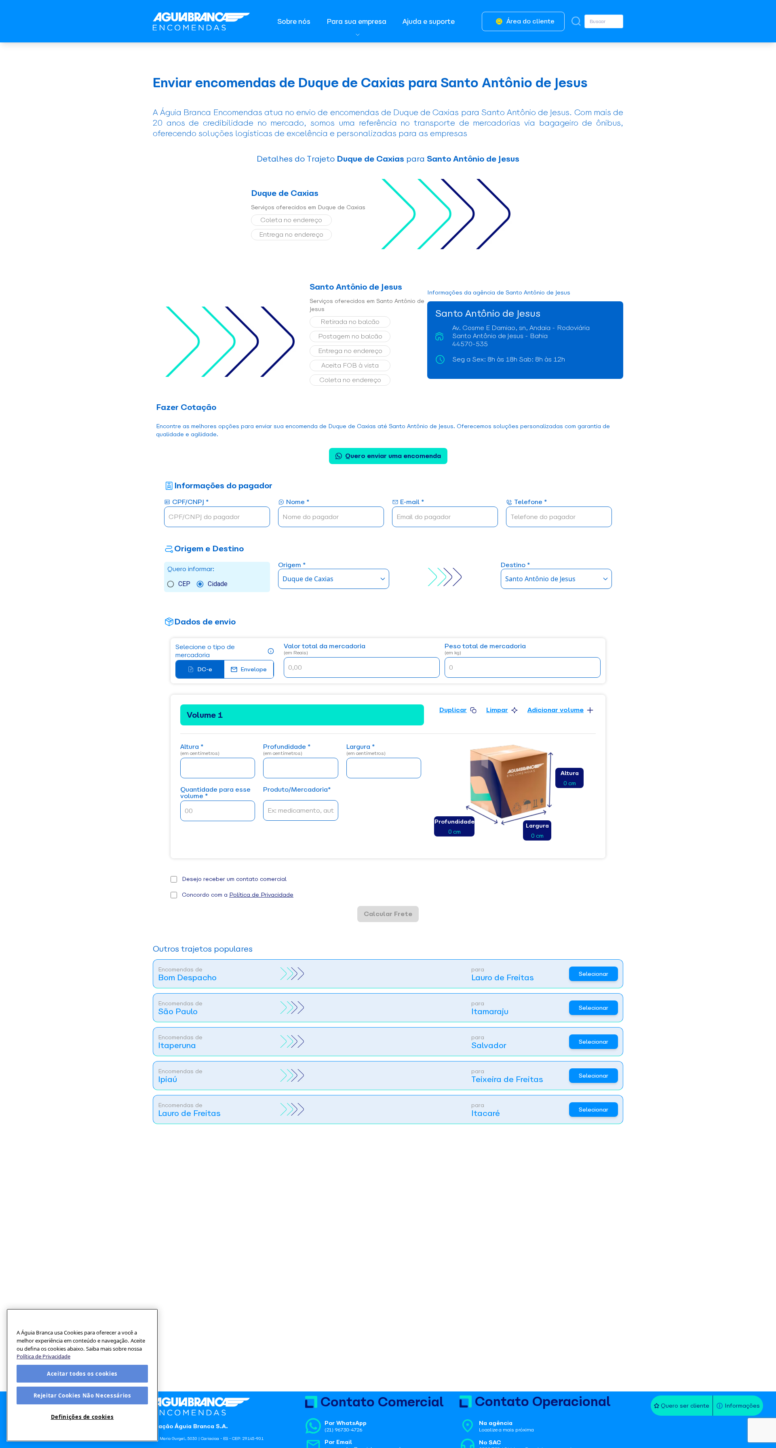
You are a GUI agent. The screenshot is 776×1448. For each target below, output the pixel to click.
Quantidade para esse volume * (215, 793)
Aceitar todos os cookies (82, 1373)
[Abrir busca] (576, 21)
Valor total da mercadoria (324, 649)
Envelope (253, 669)
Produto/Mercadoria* (297, 789)
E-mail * (412, 502)
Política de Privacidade (261, 894)
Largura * (366, 750)
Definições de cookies (82, 1417)
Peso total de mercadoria (485, 649)
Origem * (292, 565)
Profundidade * (286, 750)
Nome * (297, 502)
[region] (82, 1375)
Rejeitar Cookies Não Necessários (82, 1395)
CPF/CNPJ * (190, 502)
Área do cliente (530, 21)
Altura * (199, 750)
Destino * (515, 565)
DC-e (204, 669)
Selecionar (593, 973)
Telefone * (530, 502)
